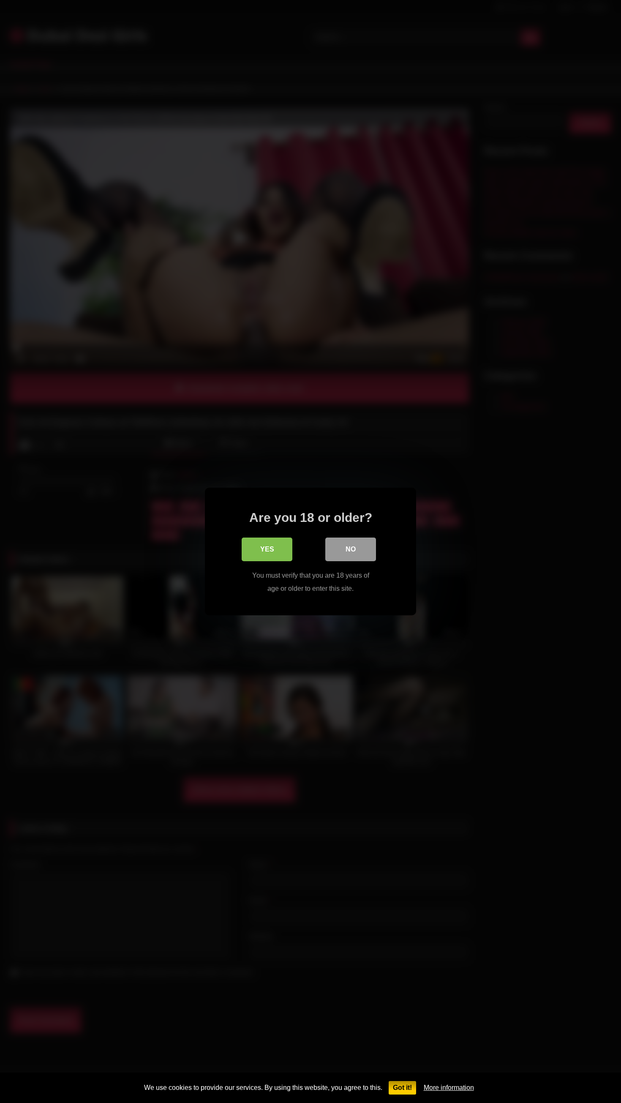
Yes (267, 549)
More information (449, 1087)
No (351, 549)
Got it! (402, 1087)
